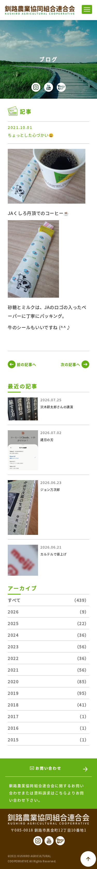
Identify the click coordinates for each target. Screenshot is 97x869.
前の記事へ (26, 364)
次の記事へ (70, 364)
